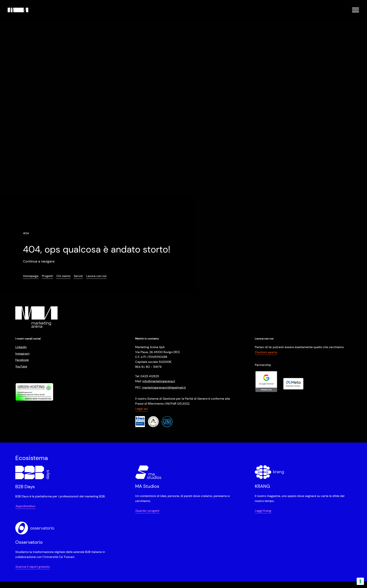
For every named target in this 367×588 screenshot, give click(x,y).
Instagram (22, 354)
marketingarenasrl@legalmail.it (164, 387)
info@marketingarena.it (158, 381)
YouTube (21, 366)
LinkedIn (21, 347)
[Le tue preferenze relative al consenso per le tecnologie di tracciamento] (360, 581)
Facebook (22, 360)
